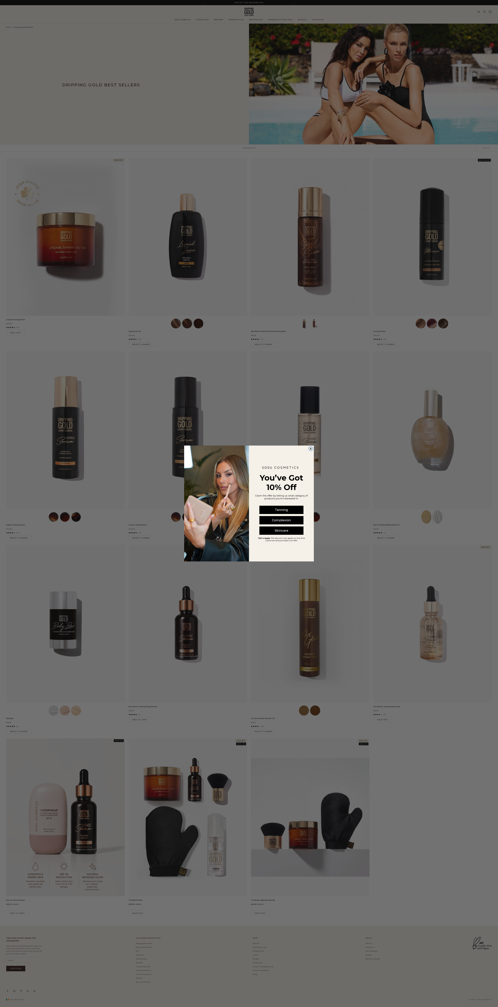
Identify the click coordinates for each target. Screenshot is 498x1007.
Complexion (281, 520)
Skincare (281, 530)
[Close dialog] (311, 449)
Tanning (281, 510)
